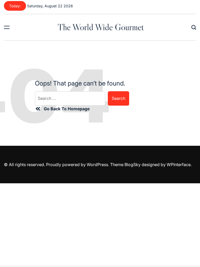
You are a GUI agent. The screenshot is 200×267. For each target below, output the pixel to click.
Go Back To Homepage (67, 108)
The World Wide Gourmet (101, 27)
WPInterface (179, 164)
